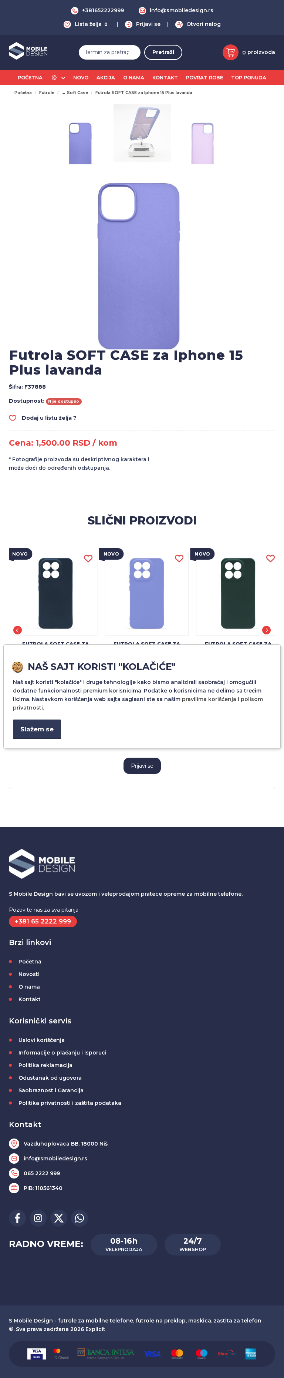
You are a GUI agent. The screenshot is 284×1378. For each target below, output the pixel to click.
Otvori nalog (203, 24)
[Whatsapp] (79, 1218)
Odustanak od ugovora (50, 1077)
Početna (30, 77)
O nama (133, 77)
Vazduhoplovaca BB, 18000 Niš (66, 1143)
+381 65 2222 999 (43, 921)
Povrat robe (204, 77)
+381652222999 (103, 10)
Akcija (106, 77)
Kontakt (165, 77)
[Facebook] (17, 1218)
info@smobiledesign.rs (181, 10)
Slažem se (37, 729)
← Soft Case (75, 92)
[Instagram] (38, 1218)
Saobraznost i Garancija (51, 1090)
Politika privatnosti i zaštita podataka (69, 1103)
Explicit (95, 1329)
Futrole (46, 92)
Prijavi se (148, 24)
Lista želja (91, 24)
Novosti (29, 974)
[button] (18, 630)
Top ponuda (248, 77)
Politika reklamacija (45, 1065)
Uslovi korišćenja (41, 1040)
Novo (80, 77)
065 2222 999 (42, 1173)
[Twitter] (58, 1218)
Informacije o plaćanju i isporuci (62, 1052)
